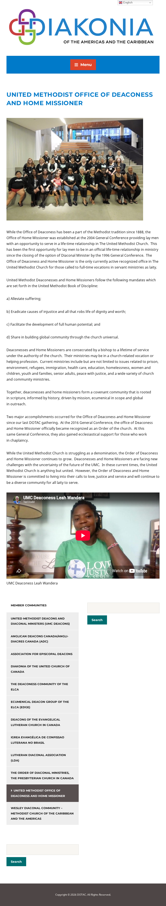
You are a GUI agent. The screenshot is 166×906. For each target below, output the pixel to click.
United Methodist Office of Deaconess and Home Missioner (38, 793)
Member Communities (28, 605)
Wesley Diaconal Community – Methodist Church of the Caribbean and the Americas (42, 813)
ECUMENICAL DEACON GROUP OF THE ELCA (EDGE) (40, 704)
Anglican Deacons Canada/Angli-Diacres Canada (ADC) (39, 638)
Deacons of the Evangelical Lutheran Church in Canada (35, 722)
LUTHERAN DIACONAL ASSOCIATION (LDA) (38, 757)
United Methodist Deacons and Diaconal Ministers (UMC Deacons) (40, 621)
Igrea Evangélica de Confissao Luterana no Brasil (37, 739)
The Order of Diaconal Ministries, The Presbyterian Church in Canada (42, 775)
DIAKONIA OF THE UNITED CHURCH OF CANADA (40, 669)
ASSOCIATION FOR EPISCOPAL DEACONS (41, 654)
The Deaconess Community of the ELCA (39, 686)
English (127, 2)
